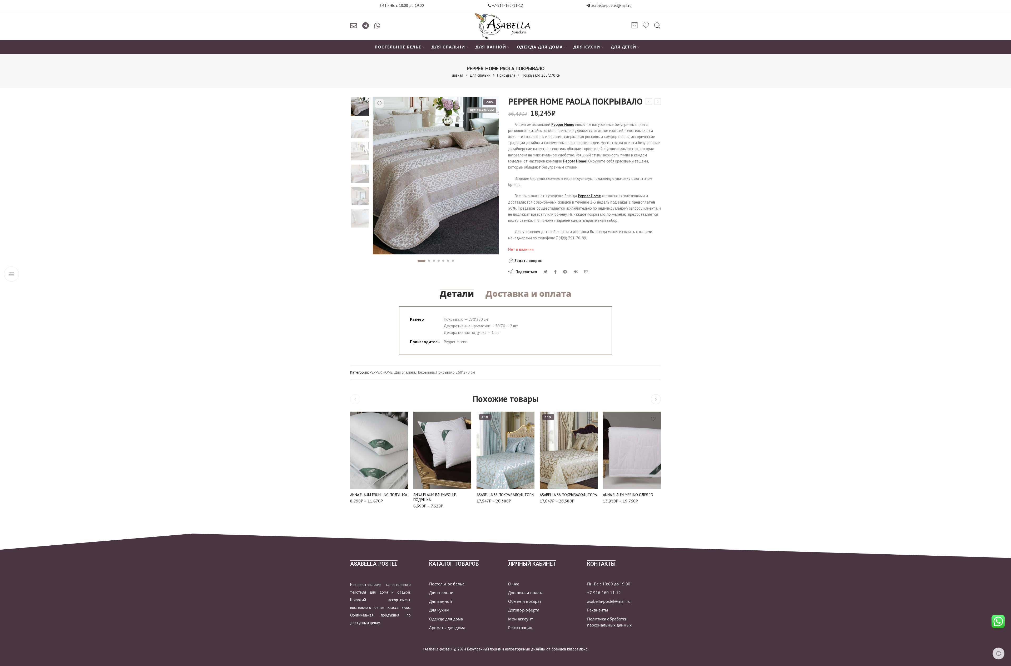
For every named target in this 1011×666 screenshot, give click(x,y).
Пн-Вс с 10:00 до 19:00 (608, 583)
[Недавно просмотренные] (998, 653)
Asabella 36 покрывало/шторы (568, 494)
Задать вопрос (527, 260)
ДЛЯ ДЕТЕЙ (623, 47)
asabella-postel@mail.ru (611, 5)
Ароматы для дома (447, 627)
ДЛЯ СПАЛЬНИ (448, 47)
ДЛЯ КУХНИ (586, 47)
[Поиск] (657, 25)
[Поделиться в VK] (555, 271)
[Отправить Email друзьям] (586, 271)
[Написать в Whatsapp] (377, 25)
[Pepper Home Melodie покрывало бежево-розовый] (658, 101)
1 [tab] (421, 261)
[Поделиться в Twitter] (546, 271)
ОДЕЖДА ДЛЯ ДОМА (540, 47)
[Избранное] (379, 103)
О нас (513, 583)
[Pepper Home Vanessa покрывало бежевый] (649, 101)
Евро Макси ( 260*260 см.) (495, 470)
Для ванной (440, 601)
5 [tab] (443, 261)
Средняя (367, 481)
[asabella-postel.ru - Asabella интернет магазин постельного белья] (505, 25)
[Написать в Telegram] (365, 25)
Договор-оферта (523, 610)
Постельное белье (446, 583)
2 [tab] (429, 261)
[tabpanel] (435, 177)
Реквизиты (597, 610)
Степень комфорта (365, 474)
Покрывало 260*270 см (541, 75)
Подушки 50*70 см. (368, 456)
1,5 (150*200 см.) (620, 465)
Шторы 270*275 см (494, 481)
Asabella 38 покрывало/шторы (505, 494)
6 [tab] (448, 261)
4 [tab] (439, 261)
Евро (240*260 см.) (494, 460)
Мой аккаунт (520, 618)
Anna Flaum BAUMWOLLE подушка (434, 497)
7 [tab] (453, 261)
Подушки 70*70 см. (368, 464)
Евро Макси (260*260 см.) (557, 466)
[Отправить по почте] (353, 25)
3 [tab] (434, 261)
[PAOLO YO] (360, 106)
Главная (457, 75)
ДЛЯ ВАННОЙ (490, 47)
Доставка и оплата (528, 293)
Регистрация (520, 627)
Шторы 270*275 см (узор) (558, 479)
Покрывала (506, 75)
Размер (356, 449)
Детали (457, 293)
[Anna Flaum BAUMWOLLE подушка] (442, 450)
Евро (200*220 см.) (620, 473)
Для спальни (480, 75)
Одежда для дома (446, 618)
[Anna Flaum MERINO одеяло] (632, 450)
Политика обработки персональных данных (609, 622)
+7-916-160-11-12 (507, 5)
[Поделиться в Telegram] (565, 271)
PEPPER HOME (381, 372)
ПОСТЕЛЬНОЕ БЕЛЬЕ (398, 47)
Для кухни (439, 610)
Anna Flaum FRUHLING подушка (378, 494)
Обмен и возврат (524, 601)
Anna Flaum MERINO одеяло (628, 494)
